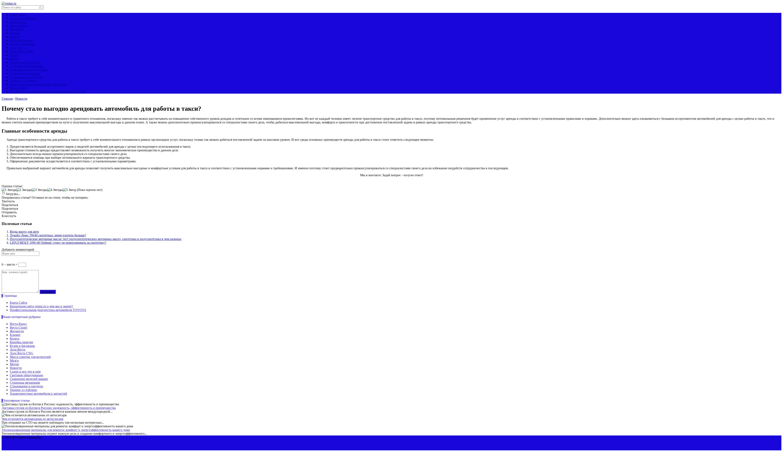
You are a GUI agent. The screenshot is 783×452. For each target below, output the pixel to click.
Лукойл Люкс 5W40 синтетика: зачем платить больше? (48, 235)
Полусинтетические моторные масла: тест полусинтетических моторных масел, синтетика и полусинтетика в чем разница (95, 239)
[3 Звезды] (39, 190)
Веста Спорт (18, 25)
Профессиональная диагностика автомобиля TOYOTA (48, 91)
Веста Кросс (18, 22)
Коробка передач (21, 40)
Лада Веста (17, 47)
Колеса (14, 36)
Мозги (14, 55)
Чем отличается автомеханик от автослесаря (32, 419)
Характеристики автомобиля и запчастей (38, 84)
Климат (15, 33)
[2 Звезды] (24, 190)
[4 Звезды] (55, 190)
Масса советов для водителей (30, 357)
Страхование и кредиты (26, 77)
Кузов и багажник (22, 44)
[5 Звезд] (69, 190)
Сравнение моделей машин (29, 69)
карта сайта (18, 14)
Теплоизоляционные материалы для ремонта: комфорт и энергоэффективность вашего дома (66, 430)
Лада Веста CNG (21, 51)
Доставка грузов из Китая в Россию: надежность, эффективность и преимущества (59, 408)
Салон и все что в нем (25, 62)
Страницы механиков (25, 73)
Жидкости (17, 29)
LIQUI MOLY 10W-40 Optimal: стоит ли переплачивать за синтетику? (58, 242)
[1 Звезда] (9, 190)
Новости (16, 368)
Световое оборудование (26, 66)
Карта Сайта (18, 88)
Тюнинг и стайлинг (23, 18)
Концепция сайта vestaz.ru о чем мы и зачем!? (41, 306)
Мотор (14, 58)
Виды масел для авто (24, 231)
